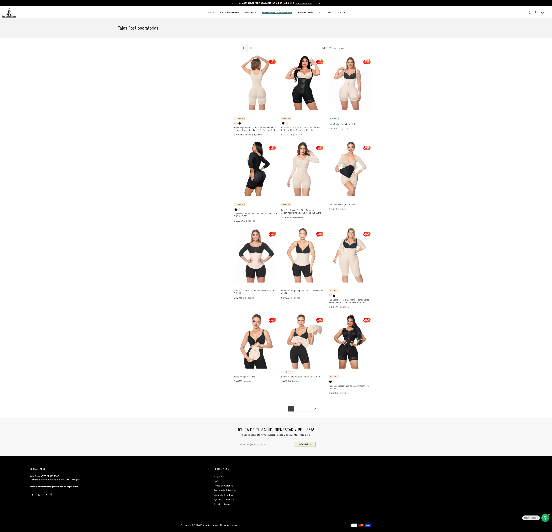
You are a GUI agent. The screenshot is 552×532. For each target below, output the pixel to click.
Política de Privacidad (225, 490)
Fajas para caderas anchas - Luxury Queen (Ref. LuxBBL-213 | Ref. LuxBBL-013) (301, 129)
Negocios (219, 476)
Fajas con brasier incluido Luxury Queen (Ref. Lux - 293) (349, 387)
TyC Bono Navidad (224, 499)
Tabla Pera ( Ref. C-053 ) (245, 377)
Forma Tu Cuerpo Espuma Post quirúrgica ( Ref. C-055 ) (255, 292)
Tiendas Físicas (222, 504)
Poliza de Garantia (223, 485)
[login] (536, 12)
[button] (319, 3)
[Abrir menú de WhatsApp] (545, 518)
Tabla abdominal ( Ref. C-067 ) (342, 205)
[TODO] (315, 408)
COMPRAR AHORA (303, 3)
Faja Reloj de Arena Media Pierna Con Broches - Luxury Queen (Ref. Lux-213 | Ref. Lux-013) (255, 129)
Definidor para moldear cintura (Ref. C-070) (300, 377)
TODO (324, 48)
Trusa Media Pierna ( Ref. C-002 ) (343, 124)
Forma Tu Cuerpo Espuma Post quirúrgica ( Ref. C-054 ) (302, 292)
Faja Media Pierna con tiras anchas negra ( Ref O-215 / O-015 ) (255, 215)
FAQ (216, 481)
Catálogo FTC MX (223, 495)
